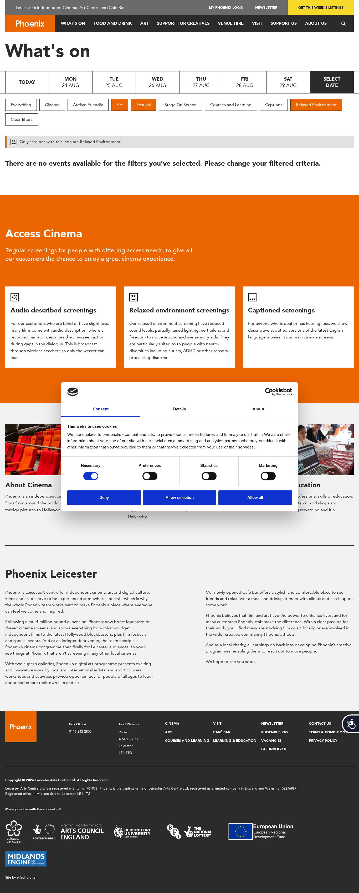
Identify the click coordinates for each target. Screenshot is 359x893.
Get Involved (273, 749)
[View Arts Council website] (68, 831)
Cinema (52, 104)
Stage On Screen (181, 104)
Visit (257, 23)
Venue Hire (231, 23)
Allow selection (180, 497)
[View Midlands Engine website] (26, 859)
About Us (316, 23)
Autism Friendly (88, 104)
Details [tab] (179, 409)
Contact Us (320, 723)
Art (144, 23)
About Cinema (28, 485)
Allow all (255, 497)
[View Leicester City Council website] (13, 831)
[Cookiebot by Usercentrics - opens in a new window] (269, 392)
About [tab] (258, 409)
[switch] (149, 476)
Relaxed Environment (316, 104)
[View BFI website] (189, 831)
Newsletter (266, 7)
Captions (273, 104)
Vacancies (271, 741)
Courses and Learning (231, 104)
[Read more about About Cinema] (56, 449)
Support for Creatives (183, 23)
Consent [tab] (101, 409)
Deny (104, 497)
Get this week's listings (320, 7)
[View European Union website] (263, 831)
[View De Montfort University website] (132, 831)
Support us (284, 23)
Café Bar (221, 732)
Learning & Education (235, 741)
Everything (21, 104)
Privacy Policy (323, 741)
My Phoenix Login (226, 7)
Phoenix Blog (274, 732)
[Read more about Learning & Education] (302, 449)
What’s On (73, 23)
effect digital (26, 877)
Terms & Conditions (328, 732)
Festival (143, 104)
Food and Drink (113, 23)
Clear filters (22, 119)
